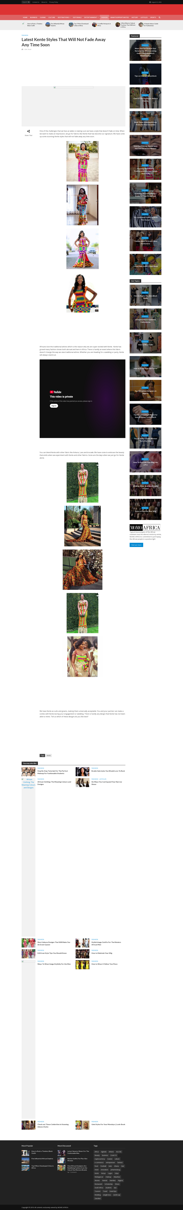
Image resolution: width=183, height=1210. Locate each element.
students (109, 1188)
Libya (116, 1173)
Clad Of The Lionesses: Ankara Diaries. (145, 99)
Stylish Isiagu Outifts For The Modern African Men (106, 943)
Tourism (97, 1191)
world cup (116, 1195)
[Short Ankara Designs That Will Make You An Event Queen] (28, 943)
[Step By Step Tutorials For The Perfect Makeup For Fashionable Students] (28, 771)
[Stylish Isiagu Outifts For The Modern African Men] (82, 943)
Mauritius (117, 1177)
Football (103, 1166)
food (96, 1166)
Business (33, 17)
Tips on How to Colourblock (145, 76)
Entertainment (90, 17)
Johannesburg (115, 1170)
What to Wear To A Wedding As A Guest (145, 487)
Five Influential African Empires (57, 24)
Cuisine (43, 17)
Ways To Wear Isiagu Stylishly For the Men (54, 964)
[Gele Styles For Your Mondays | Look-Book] (82, 1125)
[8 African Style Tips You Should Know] (28, 953)
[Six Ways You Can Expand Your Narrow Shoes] (82, 782)
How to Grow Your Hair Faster (145, 368)
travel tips (113, 1191)
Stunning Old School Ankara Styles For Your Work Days (145, 195)
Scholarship (109, 1184)
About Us (44, 2)
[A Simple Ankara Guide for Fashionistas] (141, 24)
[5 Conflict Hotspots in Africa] (94, 24)
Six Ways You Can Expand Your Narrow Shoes (107, 783)
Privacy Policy (53, 2)
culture (117, 1159)
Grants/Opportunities (119, 17)
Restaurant (98, 1184)
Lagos (110, 1173)
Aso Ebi (118, 1152)
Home (25, 17)
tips (115, 1188)
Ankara (111, 1152)
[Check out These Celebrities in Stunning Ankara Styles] (28, 1125)
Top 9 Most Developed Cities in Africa (81, 24)
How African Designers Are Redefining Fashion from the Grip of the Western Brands (77, 1168)
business (105, 1155)
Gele (110, 1166)
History (135, 17)
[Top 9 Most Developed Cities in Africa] (71, 24)
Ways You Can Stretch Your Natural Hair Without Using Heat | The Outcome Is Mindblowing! (145, 52)
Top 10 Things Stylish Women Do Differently (145, 439)
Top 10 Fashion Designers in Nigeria (145, 392)
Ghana (116, 1166)
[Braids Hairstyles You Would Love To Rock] (82, 771)
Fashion (104, 17)
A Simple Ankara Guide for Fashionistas (151, 24)
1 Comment (73, 1172)
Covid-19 (114, 1155)
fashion (120, 1162)
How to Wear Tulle (145, 345)
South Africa (99, 1188)
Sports (153, 17)
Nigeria (120, 1180)
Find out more (136, 545)
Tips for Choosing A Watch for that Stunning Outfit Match (145, 416)
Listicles (144, 17)
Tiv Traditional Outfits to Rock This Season (146, 218)
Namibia (112, 1180)
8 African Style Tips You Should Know (52, 953)
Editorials (77, 17)
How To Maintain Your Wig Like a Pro (145, 463)
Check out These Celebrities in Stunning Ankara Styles (53, 1125)
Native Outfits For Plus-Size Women (77, 1159)
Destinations (63, 17)
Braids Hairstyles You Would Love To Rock (108, 771)
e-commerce (99, 1162)
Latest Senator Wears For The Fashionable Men (78, 1152)
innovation (104, 1170)
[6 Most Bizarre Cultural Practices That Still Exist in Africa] (118, 24)
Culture (51, 17)
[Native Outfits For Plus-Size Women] (61, 1160)
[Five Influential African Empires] (48, 24)
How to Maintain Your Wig (102, 953)
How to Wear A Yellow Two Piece (104, 964)
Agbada (103, 1152)
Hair (122, 1166)
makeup (108, 1177)
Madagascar (99, 1177)
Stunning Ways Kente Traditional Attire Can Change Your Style (145, 171)
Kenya (103, 1173)
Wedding (98, 1195)
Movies (97, 1180)
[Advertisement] (122, 9)
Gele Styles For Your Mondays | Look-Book (108, 1124)
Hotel (96, 1170)
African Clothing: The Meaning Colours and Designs (54, 783)
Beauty (97, 1155)
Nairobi (104, 1180)
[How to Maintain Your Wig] (82, 953)
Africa (97, 1152)
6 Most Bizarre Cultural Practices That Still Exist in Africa (128, 25)
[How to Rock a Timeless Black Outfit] (24, 24)
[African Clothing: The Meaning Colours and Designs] (28, 857)
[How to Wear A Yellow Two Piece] (82, 964)
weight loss (107, 1195)
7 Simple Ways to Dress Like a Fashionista (145, 242)
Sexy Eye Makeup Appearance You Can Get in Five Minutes (145, 147)
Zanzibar (98, 1198)
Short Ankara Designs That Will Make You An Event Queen (53, 943)
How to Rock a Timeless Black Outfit (34, 24)
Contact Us (35, 2)
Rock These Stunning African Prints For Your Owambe (145, 123)
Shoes (117, 1184)
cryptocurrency (100, 1159)
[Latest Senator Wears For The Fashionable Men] (61, 1153)
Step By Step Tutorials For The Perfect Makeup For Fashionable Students (52, 772)
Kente (49, 755)
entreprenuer (110, 1162)
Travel (105, 1191)
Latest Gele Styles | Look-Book (145, 266)
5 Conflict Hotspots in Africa (104, 24)
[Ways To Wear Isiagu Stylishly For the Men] (28, 1039)
